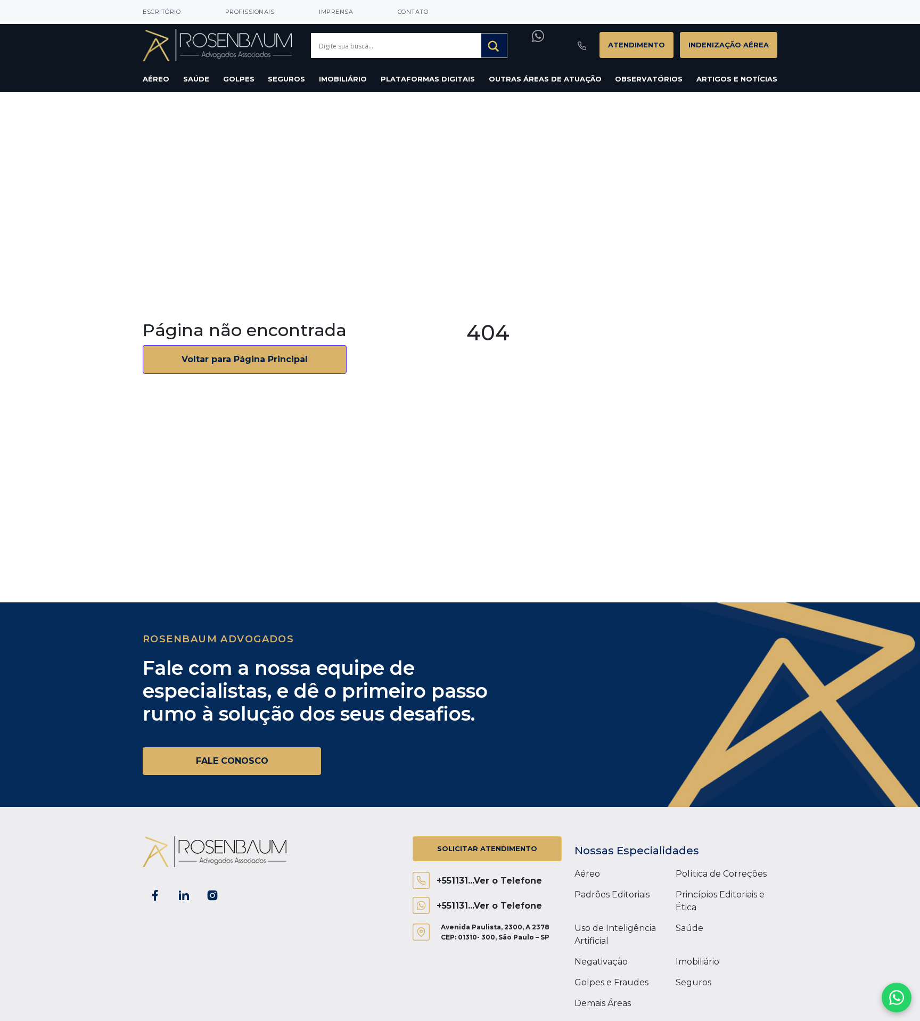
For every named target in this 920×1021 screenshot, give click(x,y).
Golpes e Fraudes (611, 982)
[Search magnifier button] (494, 46)
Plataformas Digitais (428, 79)
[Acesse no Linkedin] (183, 895)
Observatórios (649, 79)
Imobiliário (343, 79)
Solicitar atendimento (487, 848)
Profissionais (250, 11)
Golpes (238, 79)
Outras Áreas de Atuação (545, 79)
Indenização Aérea (728, 44)
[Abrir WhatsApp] (896, 997)
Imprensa (336, 11)
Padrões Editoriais (612, 894)
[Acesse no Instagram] (212, 895)
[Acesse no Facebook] (155, 895)
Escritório (161, 11)
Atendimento (636, 44)
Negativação (601, 962)
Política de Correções (721, 874)
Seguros (286, 79)
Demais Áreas (602, 1003)
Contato (413, 11)
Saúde (196, 79)
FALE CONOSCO (232, 761)
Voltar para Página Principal (245, 359)
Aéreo (156, 79)
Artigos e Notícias (736, 79)
